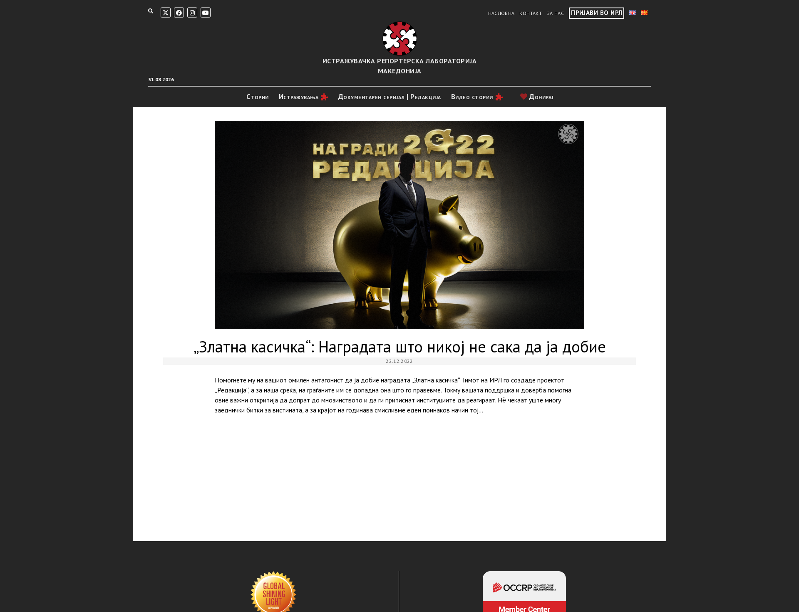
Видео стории (472, 96)
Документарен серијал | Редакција (389, 96)
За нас (555, 13)
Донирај (540, 96)
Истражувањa (299, 96)
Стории (257, 96)
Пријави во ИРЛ (596, 13)
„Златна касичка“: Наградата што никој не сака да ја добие (399, 225)
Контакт (530, 13)
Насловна (501, 13)
